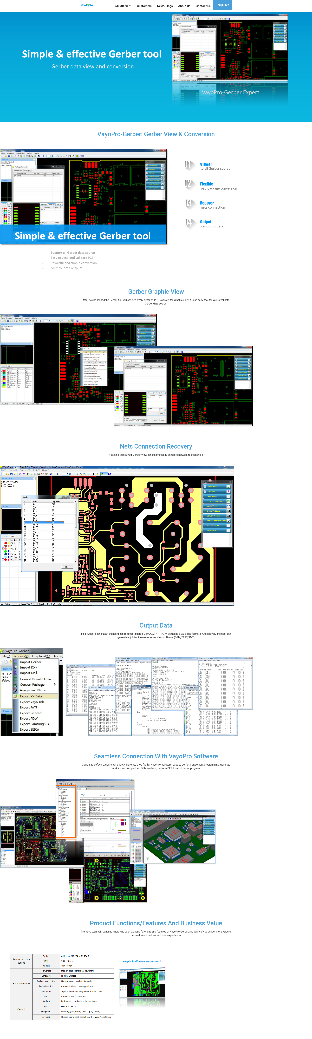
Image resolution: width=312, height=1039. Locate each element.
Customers (144, 6)
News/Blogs (165, 6)
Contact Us (203, 6)
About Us (184, 6)
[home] (89, 5)
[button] (123, 5)
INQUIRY (223, 5)
